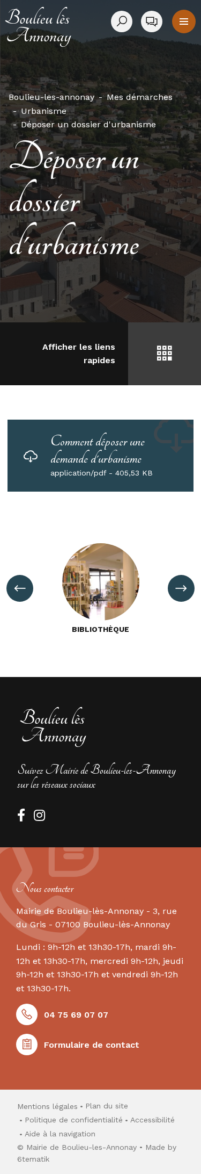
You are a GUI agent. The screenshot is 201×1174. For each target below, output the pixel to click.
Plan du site (106, 1105)
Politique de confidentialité (74, 1119)
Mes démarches (140, 97)
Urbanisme (43, 111)
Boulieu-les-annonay (51, 97)
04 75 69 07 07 (76, 1015)
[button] (184, 21)
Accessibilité (152, 1119)
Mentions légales (47, 1106)
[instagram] (39, 815)
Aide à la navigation (60, 1133)
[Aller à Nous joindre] (151, 21)
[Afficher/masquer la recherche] (124, 21)
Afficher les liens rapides (78, 354)
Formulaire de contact (91, 1045)
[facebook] (21, 815)
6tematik (33, 1159)
